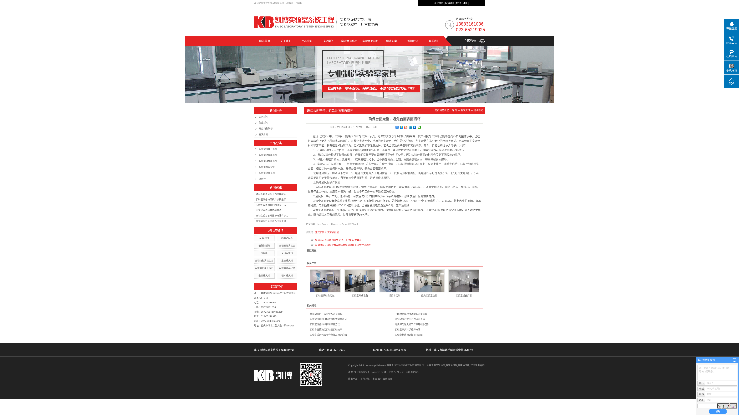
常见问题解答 (266, 128)
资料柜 (264, 253)
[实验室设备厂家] (463, 280)
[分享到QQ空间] (401, 127)
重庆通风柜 (287, 260)
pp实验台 (264, 238)
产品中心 (307, 40)
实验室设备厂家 (464, 295)
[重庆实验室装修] (429, 280)
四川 (380, 379)
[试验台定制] (394, 280)
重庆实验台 (321, 232)
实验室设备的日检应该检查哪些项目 (328, 319)
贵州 (390, 379)
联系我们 (434, 40)
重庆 (374, 379)
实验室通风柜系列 (268, 155)
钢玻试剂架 (264, 245)
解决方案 (391, 40)
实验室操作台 (349, 40)
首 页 (454, 110)
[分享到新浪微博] (406, 127)
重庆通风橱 (463, 365)
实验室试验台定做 (325, 295)
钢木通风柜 (287, 275)
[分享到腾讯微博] (410, 127)
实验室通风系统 (267, 173)
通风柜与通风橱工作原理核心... (272, 194)
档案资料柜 (287, 238)
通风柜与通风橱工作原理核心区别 (412, 324)
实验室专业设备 (360, 295)
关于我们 (285, 40)
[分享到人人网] (414, 127)
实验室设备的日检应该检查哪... (272, 199)
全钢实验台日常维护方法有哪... (272, 215)
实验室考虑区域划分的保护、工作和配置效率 (338, 240)
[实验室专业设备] (359, 280)
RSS (458, 3)
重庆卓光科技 (413, 372)
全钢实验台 (287, 253)
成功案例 (328, 40)
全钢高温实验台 (287, 245)
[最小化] (734, 360)
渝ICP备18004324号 (359, 372)
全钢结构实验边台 (264, 260)
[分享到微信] (419, 127)
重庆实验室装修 (429, 295)
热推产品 (352, 379)
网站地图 (449, 3)
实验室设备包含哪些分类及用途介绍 (328, 335)
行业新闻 (263, 122)
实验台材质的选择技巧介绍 (409, 335)
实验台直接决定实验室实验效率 (326, 329)
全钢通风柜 (264, 275)
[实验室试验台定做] (325, 280)
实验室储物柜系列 (268, 161)
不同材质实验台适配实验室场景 (411, 314)
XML (465, 3)
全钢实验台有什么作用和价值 (271, 221)
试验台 (262, 179)
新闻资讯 (412, 40)
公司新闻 (263, 116)
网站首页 (264, 40)
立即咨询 (471, 40)
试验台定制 (394, 295)
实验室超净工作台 (264, 268)
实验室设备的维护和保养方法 (271, 205)
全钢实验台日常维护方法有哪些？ (327, 314)
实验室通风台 (370, 40)
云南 (385, 379)
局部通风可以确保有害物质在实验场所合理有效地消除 (343, 245)
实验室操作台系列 (268, 149)
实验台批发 (333, 232)
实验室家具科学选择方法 (268, 210)
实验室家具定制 (267, 167)
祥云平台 (388, 372)
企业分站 (438, 3)
